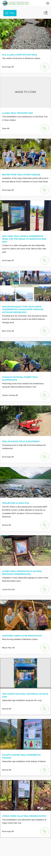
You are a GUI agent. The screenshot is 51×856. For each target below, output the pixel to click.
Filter (12, 13)
